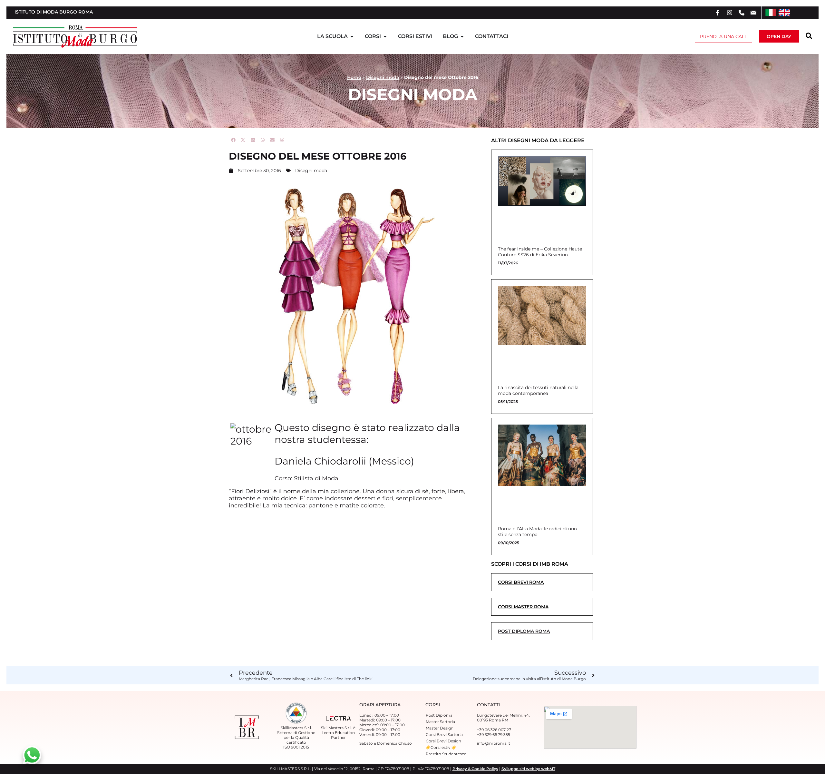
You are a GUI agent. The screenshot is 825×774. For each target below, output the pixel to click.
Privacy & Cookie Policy (475, 768)
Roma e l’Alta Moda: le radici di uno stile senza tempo (537, 531)
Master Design (439, 728)
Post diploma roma (524, 631)
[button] (233, 140)
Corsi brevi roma (521, 582)
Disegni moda (382, 77)
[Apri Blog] (462, 36)
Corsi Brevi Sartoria (444, 734)
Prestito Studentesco (446, 753)
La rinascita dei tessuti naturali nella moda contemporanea (538, 390)
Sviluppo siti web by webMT (528, 768)
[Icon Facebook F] (718, 12)
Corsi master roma (523, 607)
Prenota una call (723, 36)
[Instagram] (730, 12)
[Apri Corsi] (385, 36)
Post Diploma (439, 715)
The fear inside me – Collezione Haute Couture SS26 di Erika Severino (540, 252)
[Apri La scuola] (351, 36)
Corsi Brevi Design (443, 741)
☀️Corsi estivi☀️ (441, 747)
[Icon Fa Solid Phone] (741, 12)
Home (354, 77)
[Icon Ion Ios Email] (753, 12)
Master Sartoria (440, 721)
